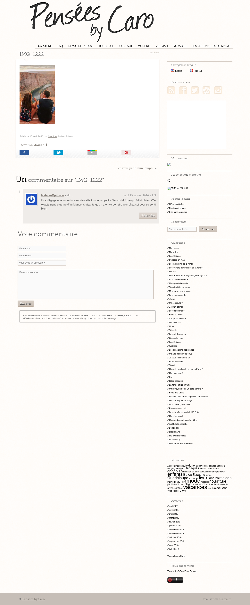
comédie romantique (209, 471)
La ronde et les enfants (179, 384)
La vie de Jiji (174, 439)
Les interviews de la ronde (181, 263)
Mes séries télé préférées (181, 443)
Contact (125, 46)
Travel (172, 365)
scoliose (209, 484)
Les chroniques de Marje (211, 46)
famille (209, 474)
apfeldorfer (189, 465)
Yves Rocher (173, 490)
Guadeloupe (177, 477)
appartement (202, 465)
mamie (170, 481)
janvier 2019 (174, 525)
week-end (221, 488)
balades (212, 465)
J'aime (172, 298)
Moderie (144, 46)
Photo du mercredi (177, 408)
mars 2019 (174, 517)
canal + (203, 468)
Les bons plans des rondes (181, 349)
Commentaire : (33, 145)
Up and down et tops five (180, 353)
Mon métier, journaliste (179, 404)
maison (225, 477)
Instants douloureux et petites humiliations (188, 396)
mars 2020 (174, 509)
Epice (187, 474)
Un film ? (173, 271)
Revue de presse (81, 46)
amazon (178, 465)
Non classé (174, 248)
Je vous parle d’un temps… (136, 168)
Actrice (170, 465)
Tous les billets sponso (179, 287)
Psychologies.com (177, 207)
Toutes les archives (176, 556)
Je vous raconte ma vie (179, 357)
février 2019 (174, 521)
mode (193, 480)
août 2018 (174, 545)
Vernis (210, 488)
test (181, 488)
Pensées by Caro (92, 21)
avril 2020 (173, 505)
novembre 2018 (176, 533)
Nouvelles (173, 251)
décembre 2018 (176, 529)
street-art (173, 488)
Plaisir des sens (176, 361)
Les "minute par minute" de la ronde (186, 267)
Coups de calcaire (177, 318)
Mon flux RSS (171, 90)
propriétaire (174, 431)
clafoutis (195, 471)
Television (173, 330)
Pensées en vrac (177, 259)
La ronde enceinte (177, 295)
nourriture (217, 481)
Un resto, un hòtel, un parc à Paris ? (186, 369)
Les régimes (174, 255)
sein (216, 484)
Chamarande (213, 468)
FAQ (60, 46)
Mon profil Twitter (195, 90)
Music (171, 326)
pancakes (173, 484)
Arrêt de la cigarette (178, 423)
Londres (213, 478)
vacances (195, 486)
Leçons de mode (177, 310)
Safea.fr (226, 599)
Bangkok (221, 465)
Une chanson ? (176, 373)
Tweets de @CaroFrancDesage (182, 571)
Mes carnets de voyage (180, 291)
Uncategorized (176, 416)
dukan (222, 471)
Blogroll (106, 46)
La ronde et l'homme (178, 279)
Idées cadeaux (176, 380)
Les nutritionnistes (177, 334)
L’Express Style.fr (177, 204)
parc (182, 484)
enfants (175, 473)
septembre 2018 (176, 541)
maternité (180, 481)
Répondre (148, 215)
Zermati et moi (176, 306)
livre (203, 477)
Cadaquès (192, 468)
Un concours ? (176, 302)
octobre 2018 (175, 537)
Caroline (45, 46)
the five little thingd (177, 435)
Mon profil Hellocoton (206, 90)
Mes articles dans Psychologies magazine (188, 275)
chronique (186, 471)
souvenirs (224, 484)
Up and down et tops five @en (183, 419)
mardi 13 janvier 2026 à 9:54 (139, 195)
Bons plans (174, 427)
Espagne (199, 474)
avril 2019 (173, 513)
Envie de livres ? (176, 314)
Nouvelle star (175, 322)
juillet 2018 (174, 549)
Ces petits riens (176, 338)
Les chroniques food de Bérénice (184, 412)
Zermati (162, 46)
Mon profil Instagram (218, 90)
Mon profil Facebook (183, 90)
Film (171, 376)
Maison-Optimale (52, 195)
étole (183, 490)
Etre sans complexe (178, 211)
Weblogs (173, 345)
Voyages (179, 46)
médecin (205, 481)
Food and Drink (176, 392)
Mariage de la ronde (178, 283)
